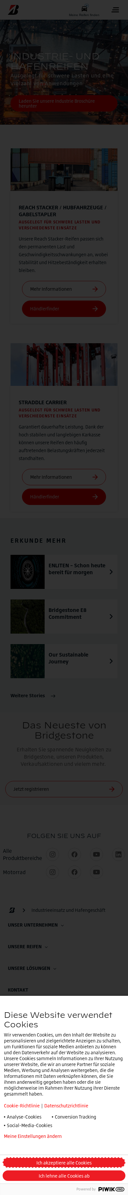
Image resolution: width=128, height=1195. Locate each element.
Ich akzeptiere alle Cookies (64, 1162)
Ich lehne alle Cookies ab (64, 1176)
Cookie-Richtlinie (22, 1105)
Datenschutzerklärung (27, 1146)
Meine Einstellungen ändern (33, 1136)
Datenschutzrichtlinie (66, 1105)
